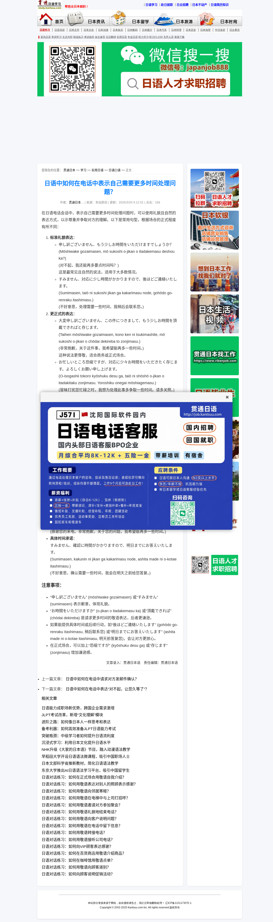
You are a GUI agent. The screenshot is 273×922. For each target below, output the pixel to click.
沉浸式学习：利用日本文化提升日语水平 (76, 743)
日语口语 (115, 170)
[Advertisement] (136, 130)
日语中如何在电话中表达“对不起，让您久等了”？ (107, 689)
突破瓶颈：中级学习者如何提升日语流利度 (78, 736)
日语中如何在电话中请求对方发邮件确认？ (102, 679)
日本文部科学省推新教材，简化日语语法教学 (80, 763)
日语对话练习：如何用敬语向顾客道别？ (76, 867)
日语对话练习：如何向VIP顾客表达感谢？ (77, 846)
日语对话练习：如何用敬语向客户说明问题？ (80, 819)
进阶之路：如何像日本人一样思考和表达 (76, 722)
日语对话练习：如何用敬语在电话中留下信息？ (82, 826)
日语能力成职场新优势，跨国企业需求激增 (78, 708)
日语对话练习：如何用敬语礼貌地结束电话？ (80, 812)
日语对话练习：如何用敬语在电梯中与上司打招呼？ (86, 798)
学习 (83, 170)
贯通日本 (69, 170)
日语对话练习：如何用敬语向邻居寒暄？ (76, 791)
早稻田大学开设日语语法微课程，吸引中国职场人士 (86, 756)
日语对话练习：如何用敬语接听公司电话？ (78, 840)
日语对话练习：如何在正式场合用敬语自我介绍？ (84, 777)
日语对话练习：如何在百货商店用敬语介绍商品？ (84, 853)
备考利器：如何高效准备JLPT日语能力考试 (79, 729)
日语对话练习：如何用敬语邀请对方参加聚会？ (82, 805)
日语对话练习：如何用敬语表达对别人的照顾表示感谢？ (90, 784)
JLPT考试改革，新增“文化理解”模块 (72, 715)
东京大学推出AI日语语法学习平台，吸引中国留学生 (86, 770)
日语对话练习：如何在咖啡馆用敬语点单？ (78, 860)
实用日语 (97, 170)
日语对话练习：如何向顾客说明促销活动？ (78, 874)
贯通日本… (76, 202)
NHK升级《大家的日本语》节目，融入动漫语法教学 (86, 749)
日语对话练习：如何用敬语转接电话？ (74, 833)
